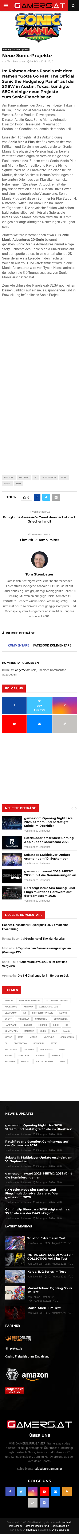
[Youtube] (44, 1491)
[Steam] (32, 1503)
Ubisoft (25, 1061)
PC (36, 477)
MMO (20, 1037)
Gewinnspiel (60, 1019)
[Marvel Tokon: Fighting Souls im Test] (15, 1293)
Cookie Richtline (60, 1526)
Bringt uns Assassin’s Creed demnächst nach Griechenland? (39, 519)
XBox (18, 483)
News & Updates (20, 49)
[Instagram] (32, 1491)
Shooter (29, 1049)
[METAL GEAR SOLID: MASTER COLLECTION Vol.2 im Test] (15, 1259)
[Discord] (44, 1503)
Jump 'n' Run (11, 1031)
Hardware (10, 1025)
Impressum (15, 1526)
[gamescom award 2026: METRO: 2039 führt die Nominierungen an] (12, 876)
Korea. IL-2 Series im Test (46, 1271)
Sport (62, 1049)
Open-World (67, 1037)
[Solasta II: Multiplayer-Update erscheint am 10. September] (12, 859)
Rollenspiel (11, 1049)
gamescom (41, 1019)
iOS (66, 1025)
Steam (8, 1055)
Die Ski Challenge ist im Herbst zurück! (43, 975)
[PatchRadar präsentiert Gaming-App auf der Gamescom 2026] (12, 842)
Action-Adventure (29, 1000)
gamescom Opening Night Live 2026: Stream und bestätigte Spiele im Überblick (48, 822)
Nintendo (24, 477)
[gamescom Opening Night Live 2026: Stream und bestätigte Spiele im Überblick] (12, 823)
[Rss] (67, 1491)
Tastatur (10, 1061)
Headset (27, 1025)
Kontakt (66, 1522)
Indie (56, 1025)
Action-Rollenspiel (57, 1000)
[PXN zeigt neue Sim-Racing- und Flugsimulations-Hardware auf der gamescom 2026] (12, 892)
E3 (24, 1013)
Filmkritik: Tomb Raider (39, 540)
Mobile (33, 1037)
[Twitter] (21, 1491)
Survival (41, 1055)
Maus (66, 1031)
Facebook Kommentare (52, 645)
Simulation (46, 1049)
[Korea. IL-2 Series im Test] (15, 1276)
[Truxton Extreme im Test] (15, 1243)
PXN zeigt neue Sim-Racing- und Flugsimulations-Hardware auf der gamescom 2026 (49, 891)
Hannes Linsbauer (39, 830)
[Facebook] (10, 1491)
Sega (64, 477)
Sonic (7, 483)
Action (9, 1000)
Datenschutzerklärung (36, 1526)
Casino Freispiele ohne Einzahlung (27, 1356)
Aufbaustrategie (48, 1007)
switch (56, 1055)
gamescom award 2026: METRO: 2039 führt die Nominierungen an (50, 873)
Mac (54, 1031)
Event (8, 1019)
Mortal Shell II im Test (44, 1308)
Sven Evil (37, 1263)
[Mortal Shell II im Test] (15, 1312)
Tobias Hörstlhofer (43, 1297)
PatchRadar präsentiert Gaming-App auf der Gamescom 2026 (49, 840)
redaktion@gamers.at (47, 1468)
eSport (63, 1013)
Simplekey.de (13, 1348)
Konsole (8, 477)
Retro (54, 1043)
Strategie (23, 1055)
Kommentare (18, 645)
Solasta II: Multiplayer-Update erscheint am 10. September (47, 856)
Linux (43, 1031)
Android (28, 1007)
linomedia (31, 1529)
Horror (43, 1025)
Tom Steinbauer (16, 61)
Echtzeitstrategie (42, 1013)
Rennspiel (38, 1043)
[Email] (55, 1491)
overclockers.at (60, 1529)
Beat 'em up (11, 1013)
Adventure (11, 1007)
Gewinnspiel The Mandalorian (45, 938)
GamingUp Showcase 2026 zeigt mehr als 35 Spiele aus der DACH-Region (37, 1211)
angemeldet (23, 670)
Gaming (7, 49)
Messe (8, 1037)
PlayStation (49, 477)
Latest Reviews (18, 1226)
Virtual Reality (44, 1061)
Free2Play (23, 1019)
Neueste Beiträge (20, 808)
